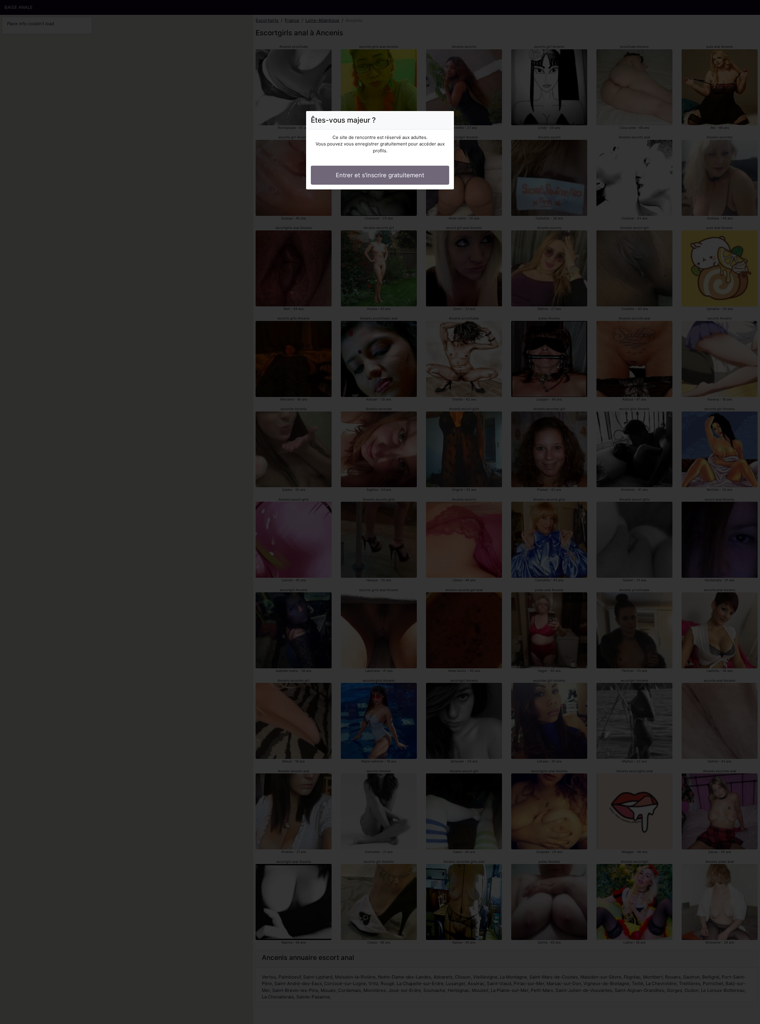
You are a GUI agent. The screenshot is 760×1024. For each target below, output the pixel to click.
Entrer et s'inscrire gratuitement (380, 175)
